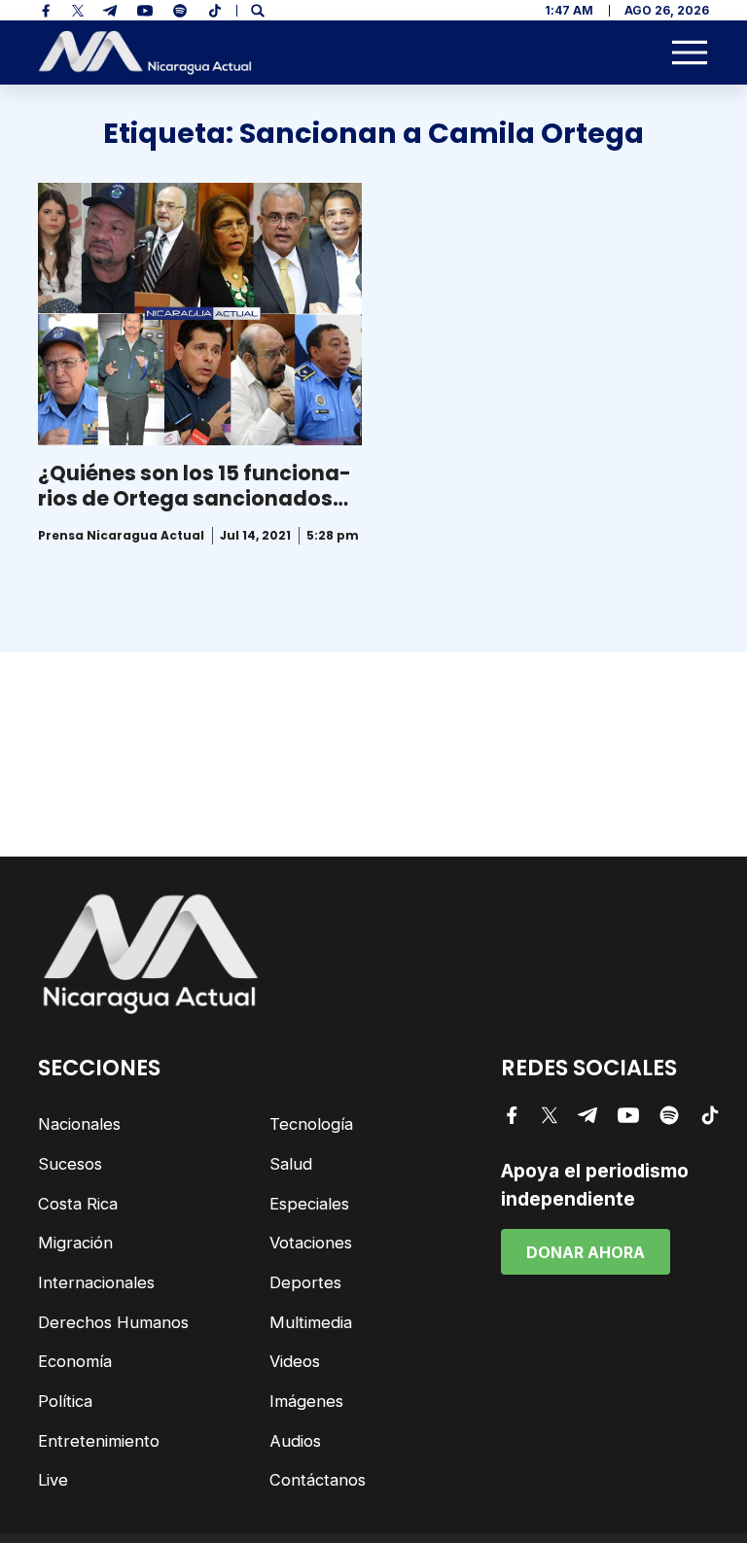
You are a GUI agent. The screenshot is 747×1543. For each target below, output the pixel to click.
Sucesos (70, 1164)
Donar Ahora (585, 1252)
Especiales (309, 1203)
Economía (75, 1361)
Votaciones (310, 1242)
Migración (75, 1242)
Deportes (305, 1282)
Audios (295, 1441)
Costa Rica (78, 1203)
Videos (294, 1361)
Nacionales (79, 1124)
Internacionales (96, 1282)
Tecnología (311, 1124)
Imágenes (306, 1401)
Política (65, 1401)
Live (53, 1480)
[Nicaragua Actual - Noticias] (145, 53)
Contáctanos (317, 1480)
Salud (290, 1164)
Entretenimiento (99, 1441)
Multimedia (310, 1322)
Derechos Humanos (113, 1322)
